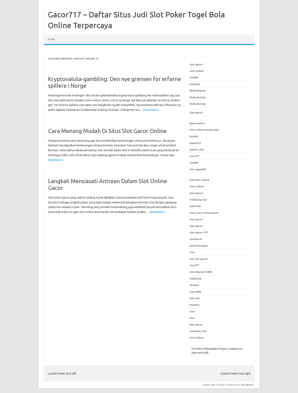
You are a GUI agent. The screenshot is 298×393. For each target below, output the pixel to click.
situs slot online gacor (204, 212)
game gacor (197, 123)
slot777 (194, 156)
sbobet (194, 285)
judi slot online (199, 179)
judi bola (195, 206)
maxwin (194, 304)
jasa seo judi (200, 352)
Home (51, 39)
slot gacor (196, 64)
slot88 (194, 77)
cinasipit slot (198, 331)
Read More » (151, 109)
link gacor (196, 324)
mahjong (195, 278)
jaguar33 (195, 142)
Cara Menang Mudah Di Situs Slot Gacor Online (107, 131)
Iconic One (209, 384)
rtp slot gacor (199, 258)
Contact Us (235, 348)
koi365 (194, 136)
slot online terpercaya (204, 129)
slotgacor (196, 239)
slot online (197, 70)
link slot (195, 298)
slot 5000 (195, 291)
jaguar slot (197, 149)
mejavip (195, 84)
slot (192, 311)
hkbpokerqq (198, 90)
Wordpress (247, 384)
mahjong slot (198, 199)
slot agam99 (198, 169)
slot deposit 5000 (201, 271)
